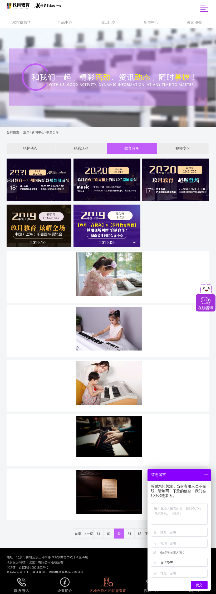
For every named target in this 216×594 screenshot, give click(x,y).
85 (139, 534)
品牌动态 (30, 148)
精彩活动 (81, 148)
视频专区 (182, 148)
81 (98, 534)
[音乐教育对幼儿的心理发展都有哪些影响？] (108, 276)
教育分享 (52, 132)
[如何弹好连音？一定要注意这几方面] (108, 439)
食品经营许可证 (18, 572)
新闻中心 (38, 132)
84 (129, 534)
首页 (78, 534)
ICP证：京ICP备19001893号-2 (27, 568)
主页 (26, 132)
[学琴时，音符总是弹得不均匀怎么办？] (108, 493)
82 (108, 534)
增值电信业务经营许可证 (66, 572)
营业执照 (38, 572)
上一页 (88, 534)
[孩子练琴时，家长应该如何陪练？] (108, 385)
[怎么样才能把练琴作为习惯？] (108, 330)
